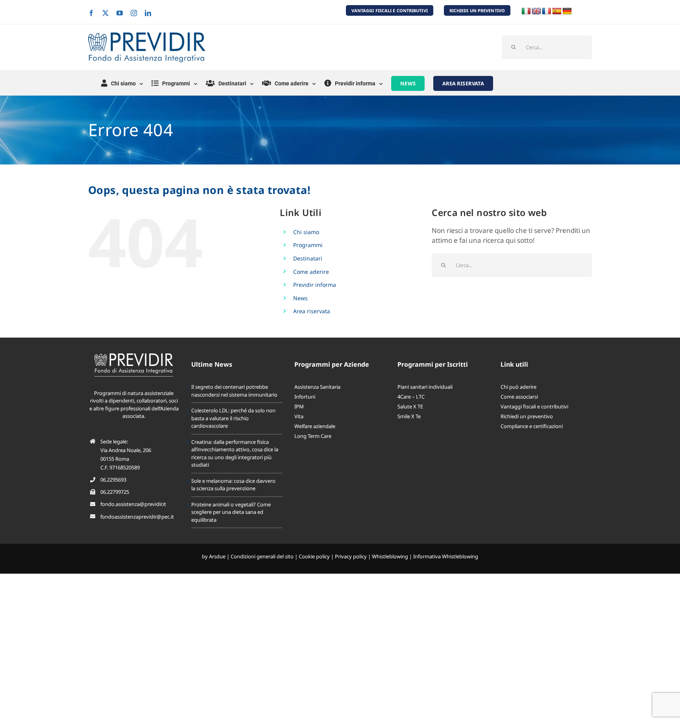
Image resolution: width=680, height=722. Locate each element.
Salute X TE (410, 406)
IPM (299, 406)
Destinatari (307, 258)
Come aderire (311, 271)
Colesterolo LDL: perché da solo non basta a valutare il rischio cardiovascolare (233, 418)
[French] (546, 11)
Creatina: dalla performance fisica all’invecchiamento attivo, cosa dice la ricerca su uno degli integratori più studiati (234, 453)
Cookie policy (314, 556)
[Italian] (526, 11)
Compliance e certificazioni (532, 426)
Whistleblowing (390, 556)
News (300, 298)
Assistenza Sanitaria (317, 386)
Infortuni (304, 396)
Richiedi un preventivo (527, 416)
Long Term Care (312, 435)
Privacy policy (351, 556)
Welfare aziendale (314, 426)
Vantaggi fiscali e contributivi (534, 406)
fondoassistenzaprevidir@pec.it (137, 516)
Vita (298, 416)
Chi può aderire (518, 386)
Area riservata (311, 311)
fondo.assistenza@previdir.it (133, 504)
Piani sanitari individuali (425, 386)
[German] (567, 11)
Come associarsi (519, 396)
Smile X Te (409, 416)
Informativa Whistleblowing (445, 556)
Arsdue (217, 556)
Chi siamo (306, 232)
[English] (536, 11)
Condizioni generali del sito (262, 556)
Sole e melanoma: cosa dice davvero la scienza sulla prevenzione (233, 484)
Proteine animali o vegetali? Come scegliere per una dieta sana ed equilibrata (231, 512)
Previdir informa (314, 284)
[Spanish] (557, 11)
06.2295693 (113, 479)
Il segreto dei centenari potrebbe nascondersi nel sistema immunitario (234, 390)
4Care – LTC (411, 396)
